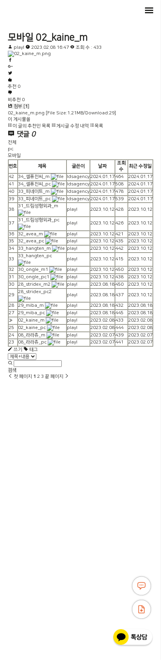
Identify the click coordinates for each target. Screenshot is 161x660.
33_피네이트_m (34, 191)
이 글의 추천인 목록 (31, 125)
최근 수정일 (140, 166)
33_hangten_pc (35, 255)
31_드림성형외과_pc (38, 219)
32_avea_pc (31, 241)
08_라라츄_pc (32, 342)
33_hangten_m (34, 248)
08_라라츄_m (31, 335)
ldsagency (78, 176)
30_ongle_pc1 (33, 276)
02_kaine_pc (32, 327)
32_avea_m (30, 234)
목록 (99, 125)
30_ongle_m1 (33, 269)
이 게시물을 (19, 119)
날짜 (102, 166)
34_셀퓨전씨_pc (34, 184)
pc (10, 148)
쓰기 (17, 349)
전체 (12, 142)
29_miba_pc (31, 312)
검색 (12, 370)
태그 (33, 349)
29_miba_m (31, 305)
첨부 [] (21, 106)
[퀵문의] (141, 586)
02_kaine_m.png (62, 113)
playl (19, 47)
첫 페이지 (22, 376)
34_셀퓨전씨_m (34, 176)
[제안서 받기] (141, 609)
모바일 (21, 37)
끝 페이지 (54, 376)
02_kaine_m (62, 37)
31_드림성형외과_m (38, 205)
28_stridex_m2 (34, 284)
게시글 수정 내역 (72, 125)
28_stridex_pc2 (35, 291)
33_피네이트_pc (34, 198)
